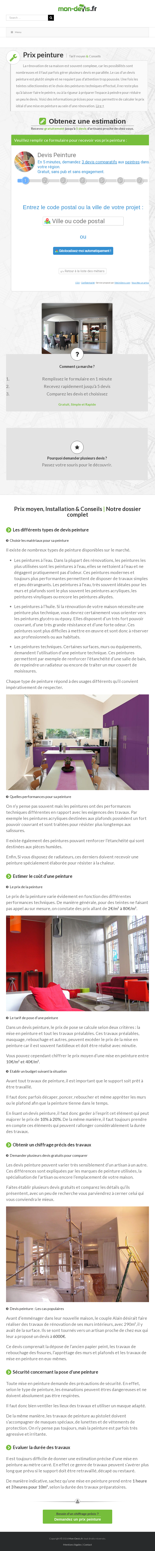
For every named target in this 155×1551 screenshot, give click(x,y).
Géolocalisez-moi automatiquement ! (84, 251)
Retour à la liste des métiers (84, 271)
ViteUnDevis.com (122, 283)
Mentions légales (72, 1544)
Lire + (100, 106)
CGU (77, 283)
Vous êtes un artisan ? (142, 283)
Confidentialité (88, 283)
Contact (87, 1544)
